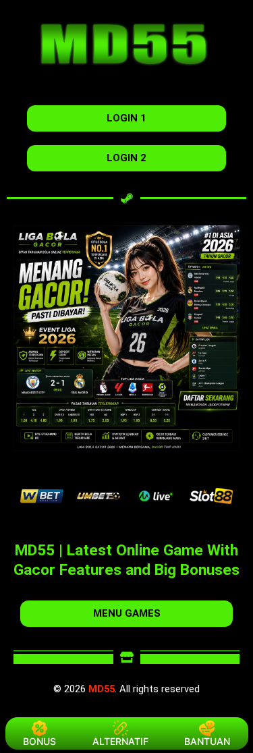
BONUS (39, 741)
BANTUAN (207, 741)
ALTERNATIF (120, 741)
